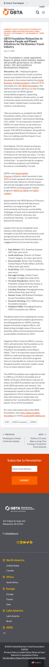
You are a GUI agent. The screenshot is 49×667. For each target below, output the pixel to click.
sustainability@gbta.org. (34, 415)
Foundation (35, 29)
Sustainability (18, 33)
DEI (7, 422)
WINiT (42, 33)
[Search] (37, 12)
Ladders (7, 31)
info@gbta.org (11, 533)
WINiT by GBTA (21, 190)
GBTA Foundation (30, 85)
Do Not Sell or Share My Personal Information (24, 658)
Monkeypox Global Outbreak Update (12, 437)
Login (42, 6)
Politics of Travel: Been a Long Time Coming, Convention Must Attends (36, 440)
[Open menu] (43, 12)
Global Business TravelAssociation (24, 81)
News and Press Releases (23, 31)
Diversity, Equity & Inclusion (16, 29)
